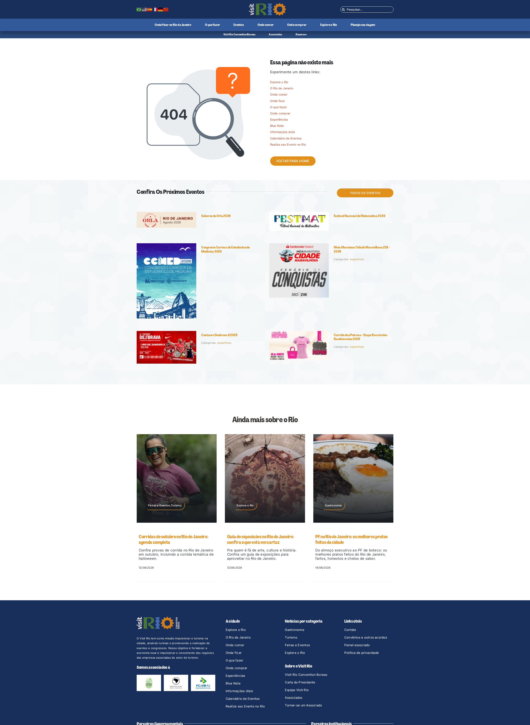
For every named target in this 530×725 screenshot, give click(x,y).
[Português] (139, 9)
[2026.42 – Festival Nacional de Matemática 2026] (299, 213)
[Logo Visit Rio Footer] (158, 618)
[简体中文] (166, 9)
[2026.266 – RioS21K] (299, 245)
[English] (144, 9)
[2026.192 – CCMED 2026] (166, 245)
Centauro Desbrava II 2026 (219, 335)
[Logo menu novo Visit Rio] (267, 5)
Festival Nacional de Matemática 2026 (359, 216)
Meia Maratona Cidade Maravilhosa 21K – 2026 (362, 249)
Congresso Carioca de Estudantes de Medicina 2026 (225, 249)
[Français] (155, 9)
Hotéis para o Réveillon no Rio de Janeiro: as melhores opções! (352, 539)
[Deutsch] (160, 9)
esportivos (357, 259)
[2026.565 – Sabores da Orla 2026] (166, 213)
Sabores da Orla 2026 (216, 216)
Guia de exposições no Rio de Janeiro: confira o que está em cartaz (172, 539)
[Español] (150, 9)
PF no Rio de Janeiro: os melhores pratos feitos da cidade (263, 539)
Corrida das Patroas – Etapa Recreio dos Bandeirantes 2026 (360, 337)
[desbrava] (166, 333)
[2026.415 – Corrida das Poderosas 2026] (299, 333)
